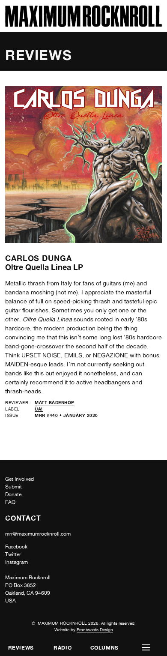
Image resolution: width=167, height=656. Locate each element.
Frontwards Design (95, 629)
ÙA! (39, 408)
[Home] (83, 25)
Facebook (16, 547)
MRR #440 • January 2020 (66, 415)
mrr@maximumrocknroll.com (38, 534)
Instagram (16, 562)
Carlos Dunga (38, 258)
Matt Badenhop (55, 402)
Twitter (13, 554)
